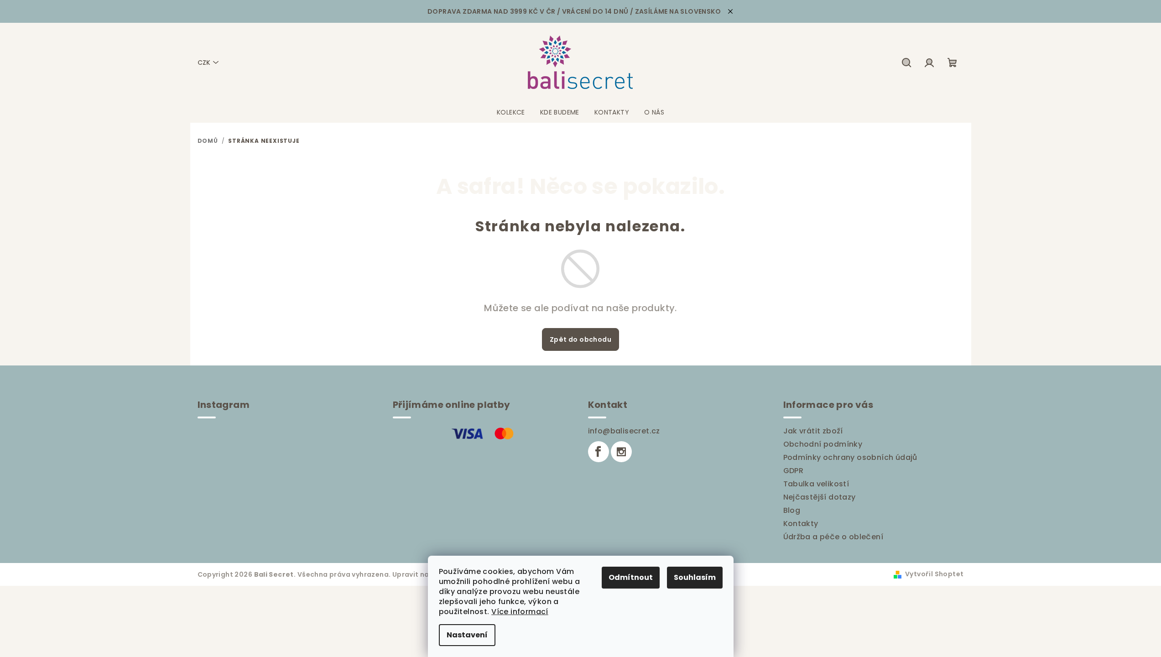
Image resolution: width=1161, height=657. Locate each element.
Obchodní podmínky (823, 444)
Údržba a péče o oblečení (833, 537)
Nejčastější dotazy (819, 497)
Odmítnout (631, 577)
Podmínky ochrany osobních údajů (850, 457)
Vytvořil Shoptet (934, 574)
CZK (204, 62)
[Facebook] (598, 451)
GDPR (793, 470)
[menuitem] (510, 112)
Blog (792, 510)
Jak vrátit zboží (813, 431)
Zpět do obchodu (580, 339)
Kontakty (800, 523)
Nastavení (467, 635)
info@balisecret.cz (624, 431)
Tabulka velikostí (816, 484)
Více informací (519, 611)
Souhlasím (695, 577)
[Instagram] (621, 451)
